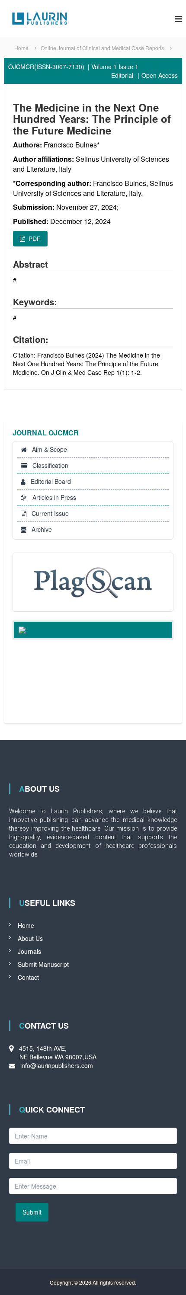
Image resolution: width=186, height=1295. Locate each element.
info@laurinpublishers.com (56, 1065)
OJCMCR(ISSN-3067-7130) (46, 66)
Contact (28, 977)
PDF (33, 238)
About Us (30, 938)
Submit (32, 1212)
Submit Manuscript (43, 964)
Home (26, 925)
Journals (29, 951)
